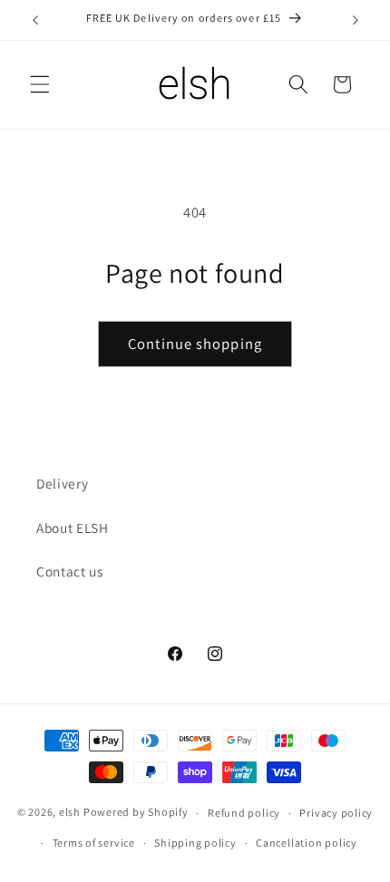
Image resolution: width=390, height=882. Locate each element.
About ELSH (72, 528)
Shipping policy (195, 842)
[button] (40, 84)
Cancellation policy (306, 842)
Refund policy (244, 812)
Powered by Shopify (136, 812)
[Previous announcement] (35, 20)
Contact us (69, 571)
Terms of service (94, 842)
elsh (70, 812)
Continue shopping (195, 344)
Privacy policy (336, 812)
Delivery (62, 483)
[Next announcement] (355, 20)
